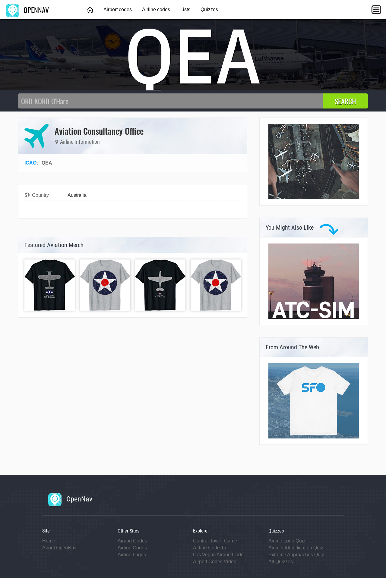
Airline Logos (132, 554)
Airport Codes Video (214, 561)
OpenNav (78, 499)
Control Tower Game (215, 540)
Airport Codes (132, 540)
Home (48, 540)
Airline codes (156, 9)
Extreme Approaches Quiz (296, 554)
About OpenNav (59, 547)
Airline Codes (132, 547)
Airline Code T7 (210, 547)
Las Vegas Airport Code (218, 554)
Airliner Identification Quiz (295, 547)
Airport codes (117, 9)
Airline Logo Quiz (286, 540)
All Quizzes (280, 561)
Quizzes (209, 9)
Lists (185, 9)
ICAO (30, 162)
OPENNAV (35, 9)
